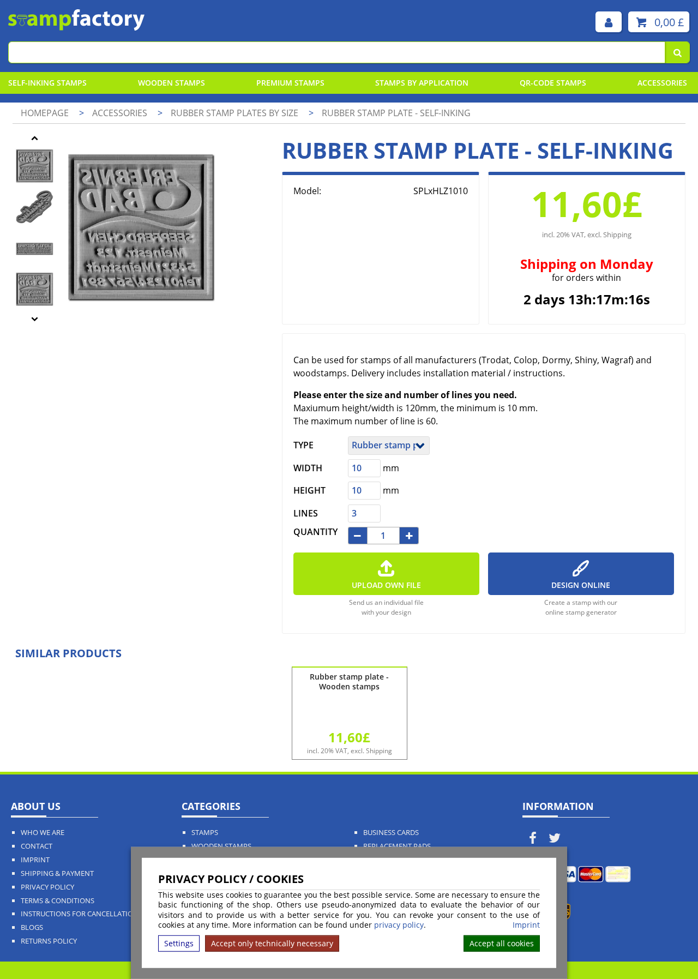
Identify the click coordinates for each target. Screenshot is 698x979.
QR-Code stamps (553, 82)
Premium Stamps (290, 82)
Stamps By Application (421, 82)
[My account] (608, 22)
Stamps (204, 832)
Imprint (526, 925)
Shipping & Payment (57, 873)
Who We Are (42, 832)
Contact (36, 846)
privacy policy (399, 925)
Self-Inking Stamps (47, 82)
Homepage (45, 113)
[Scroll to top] (665, 946)
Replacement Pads (397, 846)
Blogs (32, 927)
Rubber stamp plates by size (235, 113)
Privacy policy (47, 887)
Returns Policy (49, 941)
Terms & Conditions (57, 901)
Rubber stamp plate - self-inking (396, 113)
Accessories (662, 82)
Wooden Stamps (171, 82)
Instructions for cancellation (80, 914)
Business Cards (391, 832)
